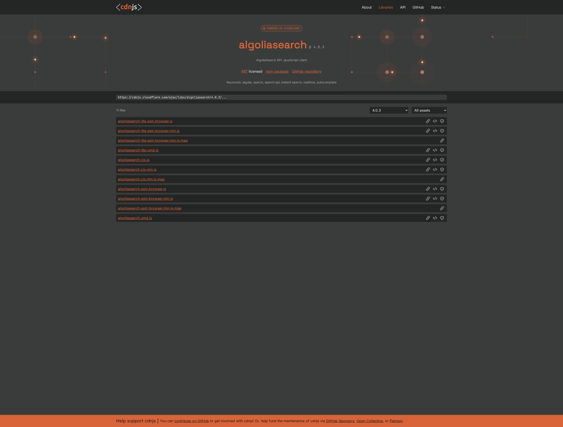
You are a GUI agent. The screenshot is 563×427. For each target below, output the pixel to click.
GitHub (418, 7)
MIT (244, 71)
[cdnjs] (129, 7)
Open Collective (369, 421)
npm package (277, 71)
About (367, 7)
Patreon (396, 421)
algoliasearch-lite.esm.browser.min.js (148, 131)
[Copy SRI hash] (442, 121)
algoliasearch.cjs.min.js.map (141, 179)
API (403, 7)
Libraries (386, 7)
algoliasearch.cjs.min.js (137, 169)
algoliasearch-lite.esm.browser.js (145, 121)
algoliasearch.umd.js (135, 218)
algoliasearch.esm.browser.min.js (145, 199)
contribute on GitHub (191, 421)
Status (436, 7)
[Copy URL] (428, 121)
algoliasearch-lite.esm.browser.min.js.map (153, 140)
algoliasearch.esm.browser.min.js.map (149, 208)
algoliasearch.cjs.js (133, 160)
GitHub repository (307, 71)
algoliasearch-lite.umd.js (138, 150)
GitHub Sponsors (340, 421)
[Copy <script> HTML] (435, 121)
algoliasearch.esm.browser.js (142, 189)
